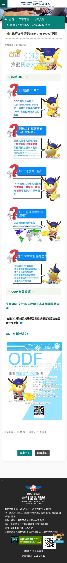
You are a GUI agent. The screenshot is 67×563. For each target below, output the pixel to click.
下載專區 (24, 19)
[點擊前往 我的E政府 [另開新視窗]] (14, 539)
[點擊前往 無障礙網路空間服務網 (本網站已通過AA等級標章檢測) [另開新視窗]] (30, 540)
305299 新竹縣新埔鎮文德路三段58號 (29, 524)
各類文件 (39, 19)
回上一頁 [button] (25, 452)
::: (4, 17)
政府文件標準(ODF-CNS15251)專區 (30, 24)
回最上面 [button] (42, 452)
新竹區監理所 (37, 4)
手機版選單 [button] (3, 4)
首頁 (11, 19)
